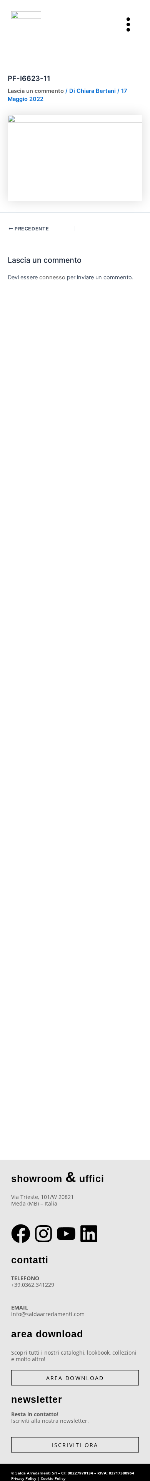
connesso (52, 277)
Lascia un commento (36, 90)
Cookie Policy (53, 1478)
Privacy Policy (23, 1478)
